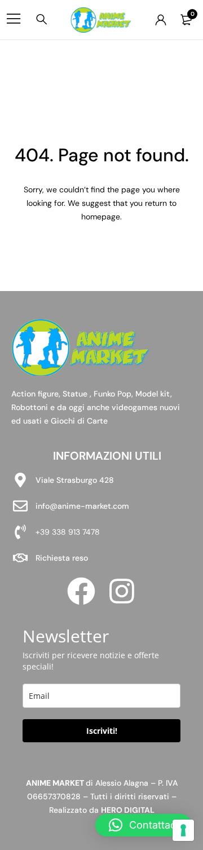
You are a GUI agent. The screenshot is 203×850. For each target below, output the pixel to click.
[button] (143, 825)
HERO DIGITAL (128, 810)
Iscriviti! (101, 730)
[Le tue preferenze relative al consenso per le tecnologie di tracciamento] (183, 830)
